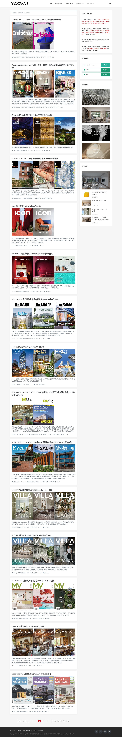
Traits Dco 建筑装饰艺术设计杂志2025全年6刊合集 (32, 253)
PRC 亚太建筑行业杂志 (19, 384)
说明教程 (93, 34)
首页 (50, 4)
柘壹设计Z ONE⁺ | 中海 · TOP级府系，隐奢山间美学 (100, 218)
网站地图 (72, 734)
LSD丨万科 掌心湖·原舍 (99, 201)
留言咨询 (40, 731)
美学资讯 (90, 4)
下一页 (54, 721)
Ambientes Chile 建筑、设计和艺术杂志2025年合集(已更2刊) (36, 19)
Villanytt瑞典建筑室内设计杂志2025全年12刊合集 (32, 490)
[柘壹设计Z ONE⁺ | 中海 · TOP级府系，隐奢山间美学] (86, 219)
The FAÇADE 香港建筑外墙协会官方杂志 (23, 338)
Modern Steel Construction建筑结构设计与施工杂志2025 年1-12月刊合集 (42, 442)
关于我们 (12, 731)
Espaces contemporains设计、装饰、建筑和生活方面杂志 (28, 107)
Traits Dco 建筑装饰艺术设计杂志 (22, 291)
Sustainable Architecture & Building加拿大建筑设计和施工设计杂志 (30, 434)
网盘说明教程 (26, 731)
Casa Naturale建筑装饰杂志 (21, 711)
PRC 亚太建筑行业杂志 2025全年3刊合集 (28, 346)
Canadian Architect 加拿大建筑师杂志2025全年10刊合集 (35, 158)
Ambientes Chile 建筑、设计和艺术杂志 (23, 57)
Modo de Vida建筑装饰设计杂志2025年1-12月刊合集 (33, 581)
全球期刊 (69, 4)
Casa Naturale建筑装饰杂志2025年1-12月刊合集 (31, 674)
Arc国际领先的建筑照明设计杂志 (22, 150)
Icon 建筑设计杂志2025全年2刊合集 (26, 206)
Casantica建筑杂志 (18, 666)
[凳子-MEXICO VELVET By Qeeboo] (86, 194)
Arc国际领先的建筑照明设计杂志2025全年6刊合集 (32, 115)
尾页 (59, 721)
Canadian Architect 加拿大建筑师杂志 (23, 198)
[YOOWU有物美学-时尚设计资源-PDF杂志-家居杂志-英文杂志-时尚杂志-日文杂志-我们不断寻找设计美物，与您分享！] (20, 3)
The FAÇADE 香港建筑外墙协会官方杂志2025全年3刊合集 (35, 299)
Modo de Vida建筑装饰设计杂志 (21, 618)
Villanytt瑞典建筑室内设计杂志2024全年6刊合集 (31, 535)
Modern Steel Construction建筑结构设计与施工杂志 (26, 482)
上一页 (24, 721)
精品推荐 (58, 4)
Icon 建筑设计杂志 (18, 245)
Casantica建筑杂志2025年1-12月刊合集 (28, 626)
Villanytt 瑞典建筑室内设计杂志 (21, 527)
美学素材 (79, 4)
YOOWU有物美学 (24, 734)
